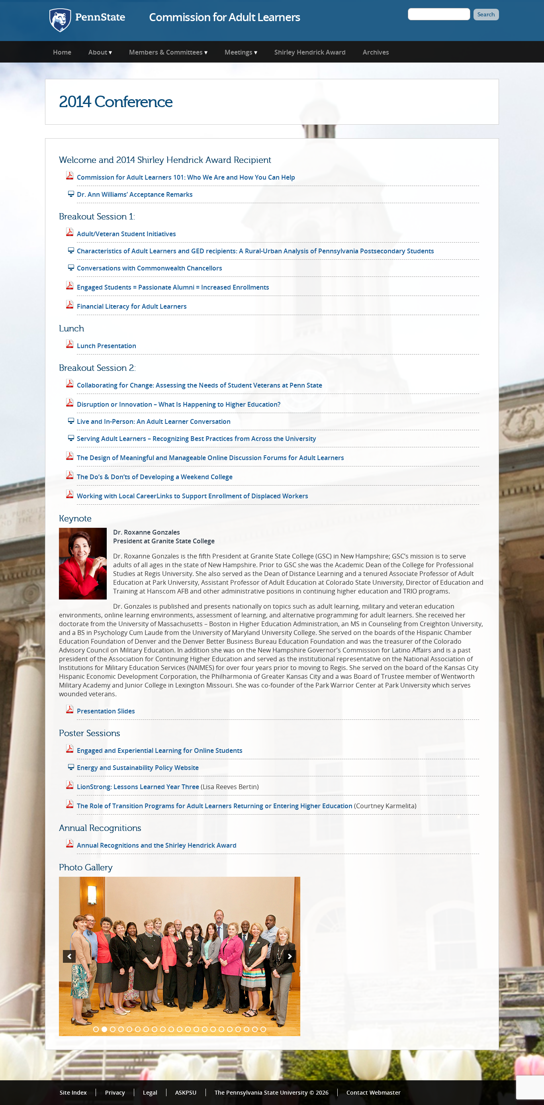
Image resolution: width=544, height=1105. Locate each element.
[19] (246, 1029)
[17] (230, 1029)
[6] (138, 1029)
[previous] (69, 956)
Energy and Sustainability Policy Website (138, 767)
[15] (213, 1029)
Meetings (238, 52)
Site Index (73, 1092)
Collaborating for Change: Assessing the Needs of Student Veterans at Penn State (199, 385)
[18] (238, 1029)
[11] (179, 1029)
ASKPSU (185, 1092)
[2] (104, 1029)
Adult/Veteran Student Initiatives (126, 233)
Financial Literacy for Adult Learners (132, 306)
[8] (154, 1029)
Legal (150, 1092)
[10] (171, 1029)
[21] (263, 1029)
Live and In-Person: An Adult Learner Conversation (154, 421)
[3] (112, 1029)
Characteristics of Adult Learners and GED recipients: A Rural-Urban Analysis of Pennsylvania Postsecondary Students (255, 251)
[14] (204, 1029)
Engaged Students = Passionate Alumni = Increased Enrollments (173, 287)
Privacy (115, 1092)
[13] (196, 1029)
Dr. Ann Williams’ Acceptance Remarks (135, 194)
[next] (290, 956)
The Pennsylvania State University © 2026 (272, 1092)
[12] (188, 1029)
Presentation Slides (106, 711)
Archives (376, 52)
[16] (221, 1029)
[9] (163, 1029)
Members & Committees (166, 52)
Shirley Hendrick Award (310, 52)
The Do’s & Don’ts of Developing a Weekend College (155, 476)
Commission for (224, 16)
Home (62, 52)
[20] (255, 1029)
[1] (96, 1029)
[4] (121, 1029)
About (97, 52)
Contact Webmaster (373, 1092)
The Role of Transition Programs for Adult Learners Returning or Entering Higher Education (214, 805)
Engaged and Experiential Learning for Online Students (160, 750)
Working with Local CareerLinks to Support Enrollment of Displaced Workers (192, 496)
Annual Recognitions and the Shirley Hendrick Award (157, 845)
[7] (146, 1029)
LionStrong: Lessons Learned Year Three (138, 786)
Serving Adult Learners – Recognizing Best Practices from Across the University (196, 438)
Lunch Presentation (106, 345)
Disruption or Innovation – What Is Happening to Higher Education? (178, 404)
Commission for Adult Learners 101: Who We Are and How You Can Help (186, 177)
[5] (129, 1029)
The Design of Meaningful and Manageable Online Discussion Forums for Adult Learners (210, 457)
